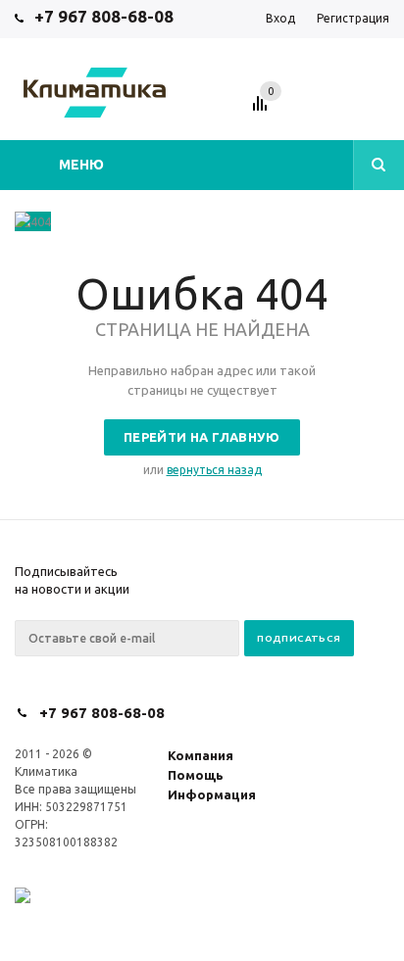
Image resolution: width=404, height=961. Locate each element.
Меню (81, 164)
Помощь (196, 775)
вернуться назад (214, 469)
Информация (212, 794)
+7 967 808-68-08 (104, 16)
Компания (200, 755)
